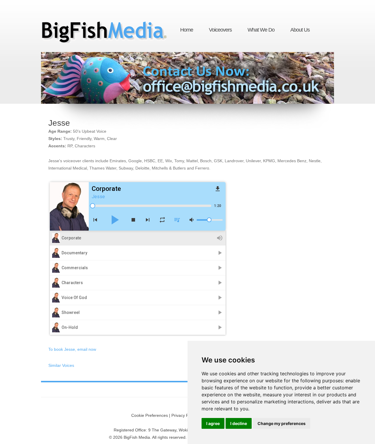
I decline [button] (238, 423)
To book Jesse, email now (72, 349)
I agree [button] (213, 423)
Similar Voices (61, 365)
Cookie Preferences (149, 415)
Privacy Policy (184, 415)
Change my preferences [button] (282, 423)
